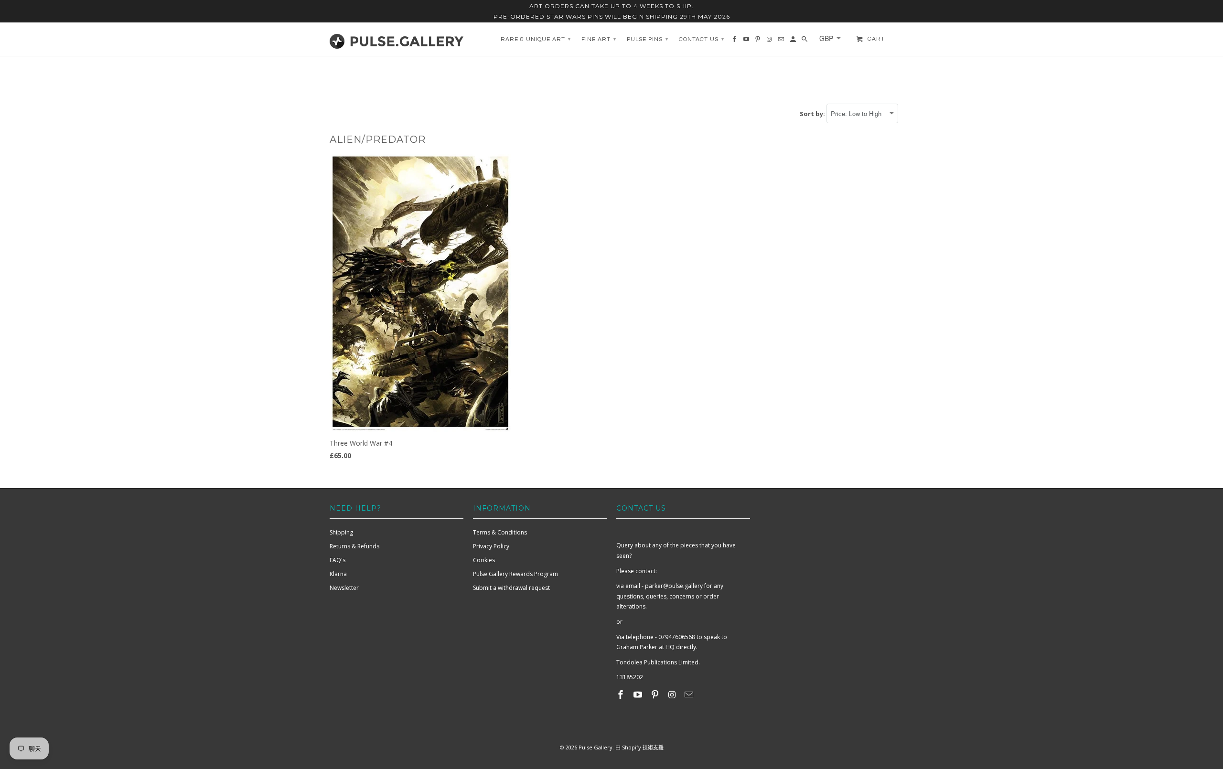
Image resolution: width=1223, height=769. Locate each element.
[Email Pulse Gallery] (690, 694)
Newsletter (344, 588)
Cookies (484, 560)
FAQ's (337, 560)
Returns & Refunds (354, 546)
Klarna (338, 574)
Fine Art (598, 39)
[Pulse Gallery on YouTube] (638, 694)
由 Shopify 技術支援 (639, 747)
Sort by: (813, 113)
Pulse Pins (647, 39)
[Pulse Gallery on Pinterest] (656, 694)
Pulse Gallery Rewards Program (515, 574)
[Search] (805, 41)
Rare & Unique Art (536, 39)
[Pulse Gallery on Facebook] (621, 694)
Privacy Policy (491, 546)
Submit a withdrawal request (511, 588)
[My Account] (793, 41)
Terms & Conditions (500, 532)
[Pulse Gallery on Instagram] (672, 694)
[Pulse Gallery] (396, 39)
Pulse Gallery (595, 747)
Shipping (341, 532)
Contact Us (701, 39)
